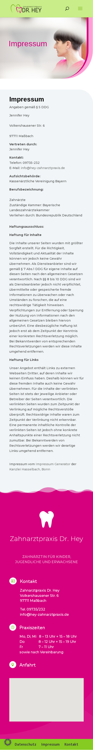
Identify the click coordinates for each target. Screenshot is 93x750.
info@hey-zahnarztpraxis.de (43, 168)
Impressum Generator (53, 464)
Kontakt (71, 744)
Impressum (50, 744)
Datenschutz (25, 744)
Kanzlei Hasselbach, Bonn (29, 469)
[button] (8, 742)
